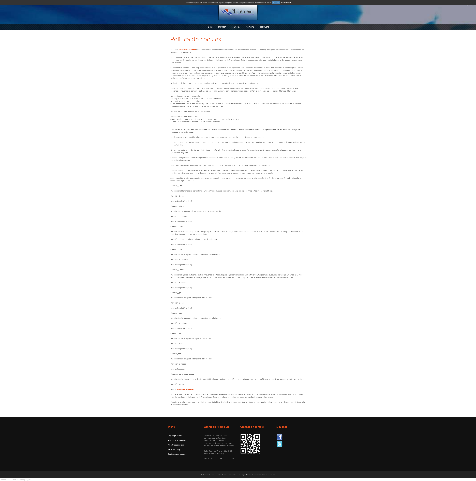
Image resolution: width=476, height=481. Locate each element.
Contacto (264, 27)
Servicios (236, 27)
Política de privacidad (253, 475)
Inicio (210, 27)
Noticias (250, 27)
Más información (286, 2)
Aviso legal (241, 475)
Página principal (175, 435)
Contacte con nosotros (177, 454)
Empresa (222, 27)
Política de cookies (195, 39)
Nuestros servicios (176, 445)
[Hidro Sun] (238, 18)
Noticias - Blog (174, 449)
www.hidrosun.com (187, 49)
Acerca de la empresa (177, 440)
